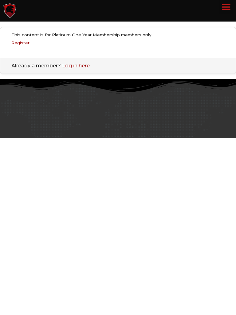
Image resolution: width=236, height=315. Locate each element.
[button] (226, 7)
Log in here (76, 66)
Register (20, 42)
